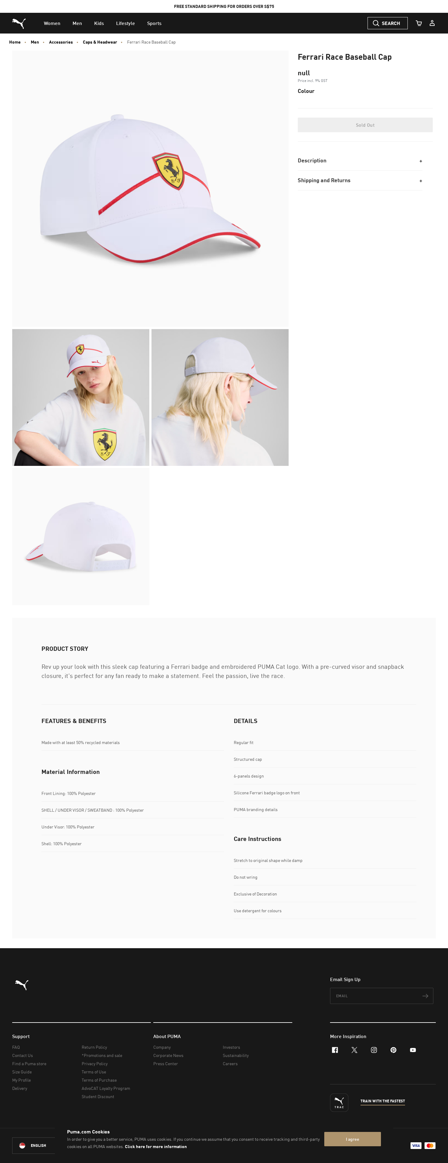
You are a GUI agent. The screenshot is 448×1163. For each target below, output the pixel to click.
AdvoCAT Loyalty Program (106, 1088)
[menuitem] (52, 23)
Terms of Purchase (99, 1080)
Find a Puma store (29, 1063)
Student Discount (98, 1096)
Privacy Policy (95, 1063)
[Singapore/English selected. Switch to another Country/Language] (46, 1146)
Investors (231, 1047)
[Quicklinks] (432, 23)
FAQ (16, 1047)
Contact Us (22, 1055)
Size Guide (22, 1071)
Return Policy (94, 1047)
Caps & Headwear (100, 42)
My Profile (21, 1080)
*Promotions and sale (102, 1055)
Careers (230, 1063)
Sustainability (236, 1055)
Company (162, 1047)
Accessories (61, 42)
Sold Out (365, 125)
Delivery (19, 1088)
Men (35, 42)
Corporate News (168, 1055)
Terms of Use (94, 1071)
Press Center (165, 1063)
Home (15, 42)
